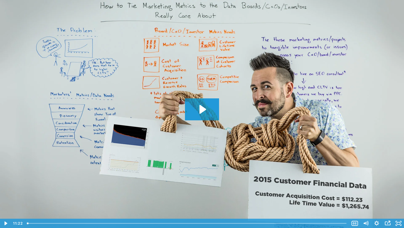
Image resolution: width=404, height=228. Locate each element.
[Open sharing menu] (387, 223)
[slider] (187, 223)
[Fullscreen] (398, 223)
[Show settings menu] (376, 223)
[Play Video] (5, 223)
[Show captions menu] (354, 223)
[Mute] (365, 223)
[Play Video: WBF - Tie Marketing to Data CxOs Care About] (202, 109)
